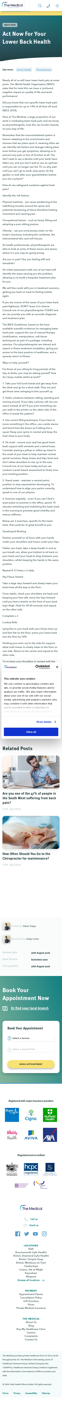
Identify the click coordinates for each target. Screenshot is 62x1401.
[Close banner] (57, 667)
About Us (31, 1322)
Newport (31, 1276)
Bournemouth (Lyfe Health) (31, 1252)
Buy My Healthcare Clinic (31, 1329)
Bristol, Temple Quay (31, 1259)
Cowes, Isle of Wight (31, 1269)
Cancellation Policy (31, 1297)
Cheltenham (31, 1266)
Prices (31, 1304)
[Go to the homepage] (12, 5)
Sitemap (46, 1393)
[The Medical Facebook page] (17, 1233)
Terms (5, 1393)
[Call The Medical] (48, 5)
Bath (31, 1248)
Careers (31, 1332)
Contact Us (31, 1339)
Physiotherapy (43, 69)
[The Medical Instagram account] (44, 1233)
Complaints (31, 1336)
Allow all (31, 731)
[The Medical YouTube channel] (35, 1233)
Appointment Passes (31, 1294)
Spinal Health (24, 69)
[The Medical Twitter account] (26, 1233)
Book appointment (31, 1064)
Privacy (16, 1393)
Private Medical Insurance (31, 1308)
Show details (43, 721)
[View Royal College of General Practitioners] (50, 1169)
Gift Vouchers (31, 1301)
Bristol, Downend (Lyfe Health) (31, 1255)
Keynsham (31, 1273)
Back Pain (10, 25)
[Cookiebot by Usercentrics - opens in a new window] (37, 667)
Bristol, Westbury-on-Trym (31, 1262)
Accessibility (31, 1393)
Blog (31, 1325)
